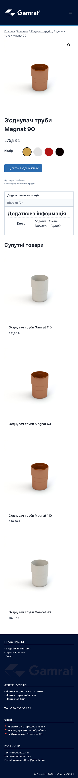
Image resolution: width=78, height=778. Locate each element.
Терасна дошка (15, 652)
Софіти (10, 656)
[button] (69, 45)
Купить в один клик (23, 168)
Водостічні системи (18, 648)
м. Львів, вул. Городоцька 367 (26, 726)
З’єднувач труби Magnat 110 (30, 515)
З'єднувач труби (25, 183)
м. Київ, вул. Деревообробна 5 (27, 730)
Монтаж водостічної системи (24, 691)
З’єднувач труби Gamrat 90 (30, 612)
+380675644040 (20, 756)
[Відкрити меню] (70, 12)
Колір (8, 151)
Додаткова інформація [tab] (23, 195)
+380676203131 (19, 752)
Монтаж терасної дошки (21, 695)
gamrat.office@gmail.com (29, 760)
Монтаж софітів (15, 698)
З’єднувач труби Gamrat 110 (30, 327)
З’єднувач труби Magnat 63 (30, 424)
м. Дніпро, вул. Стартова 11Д (25, 734)
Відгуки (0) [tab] (15, 202)
